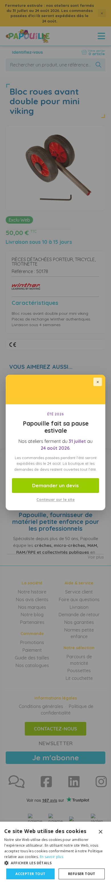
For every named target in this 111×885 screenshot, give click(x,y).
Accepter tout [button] (30, 873)
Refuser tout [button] (81, 873)
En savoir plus (51, 856)
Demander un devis (55, 485)
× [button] (100, 832)
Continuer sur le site (55, 499)
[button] (55, 862)
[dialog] (55, 853)
